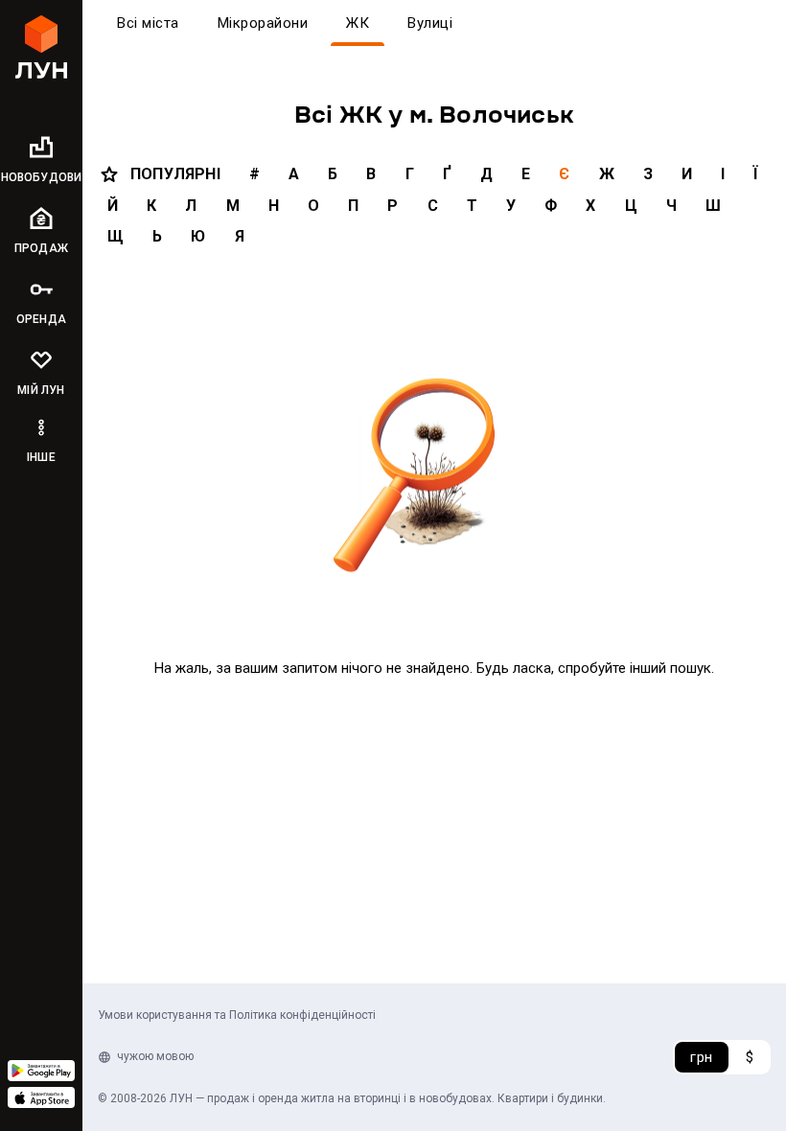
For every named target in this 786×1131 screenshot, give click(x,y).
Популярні (175, 174)
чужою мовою (155, 1056)
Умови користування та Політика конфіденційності (237, 1015)
